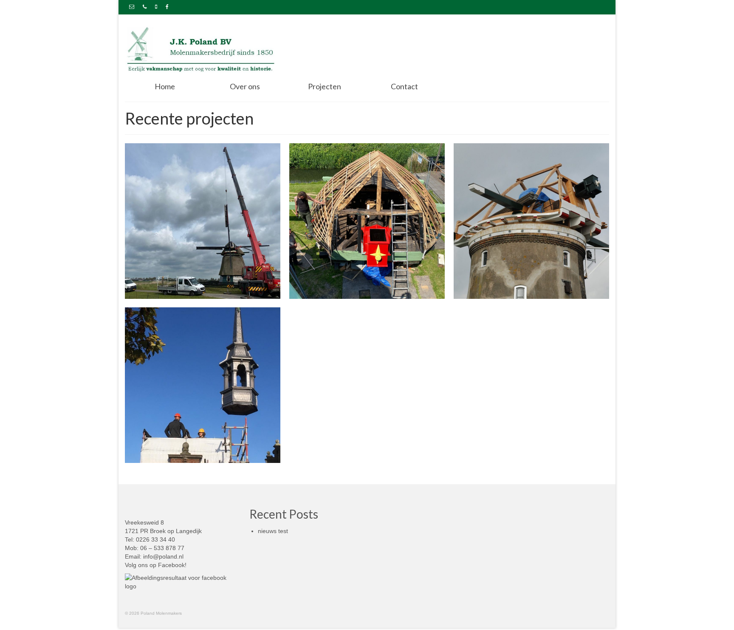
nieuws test (273, 531)
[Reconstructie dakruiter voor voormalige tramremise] (202, 385)
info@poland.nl (163, 556)
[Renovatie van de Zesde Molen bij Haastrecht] (531, 221)
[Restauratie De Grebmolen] (202, 221)
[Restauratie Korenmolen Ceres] (367, 221)
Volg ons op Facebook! (155, 565)
